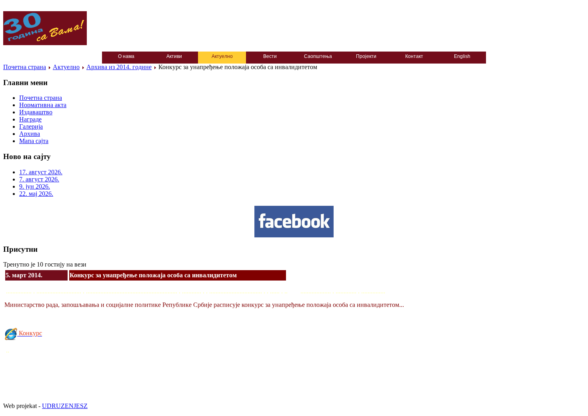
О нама (126, 56)
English (462, 56)
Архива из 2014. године (119, 67)
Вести (270, 56)
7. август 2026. (39, 179)
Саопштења (318, 56)
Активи (174, 56)
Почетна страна (24, 67)
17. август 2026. (40, 172)
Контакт (414, 56)
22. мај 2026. (36, 193)
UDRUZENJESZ (65, 405)
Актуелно (222, 56)
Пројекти (366, 56)
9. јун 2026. (34, 186)
